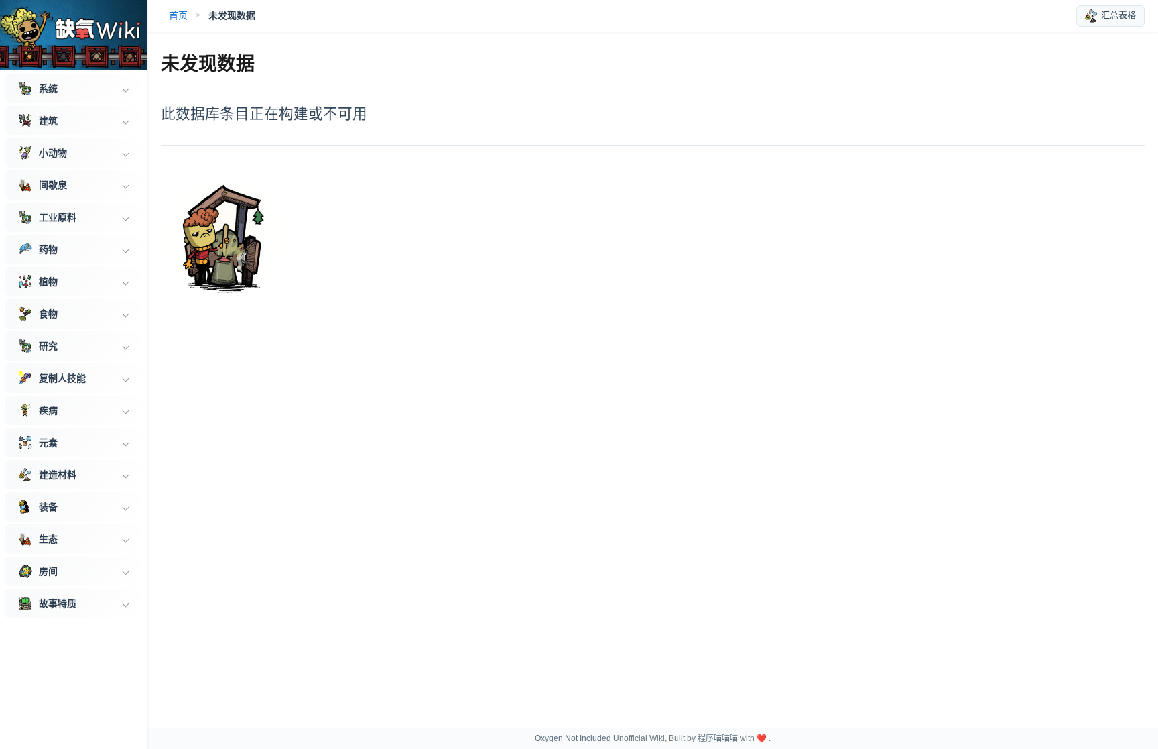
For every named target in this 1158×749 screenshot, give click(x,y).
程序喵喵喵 (718, 738)
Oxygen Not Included (573, 738)
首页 (178, 15)
